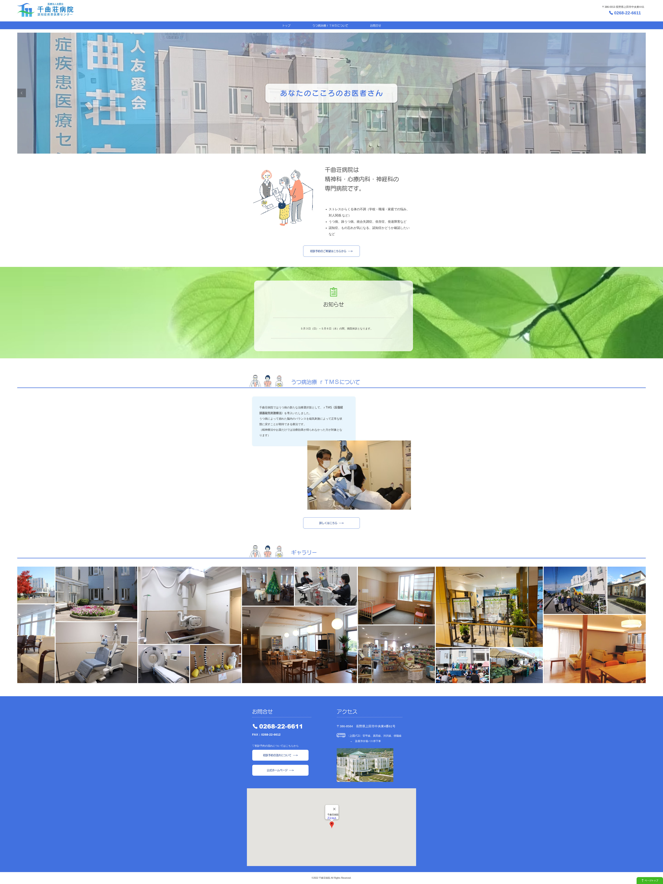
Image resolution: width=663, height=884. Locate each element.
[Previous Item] (23, 625)
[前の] (21, 93)
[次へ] (641, 93)
